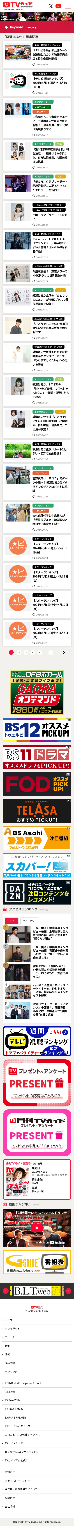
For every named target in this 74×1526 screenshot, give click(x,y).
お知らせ (10, 1472)
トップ (8, 1320)
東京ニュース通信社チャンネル (22, 1434)
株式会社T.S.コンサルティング (22, 1452)
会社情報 (10, 1506)
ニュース (10, 1337)
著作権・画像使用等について (21, 1489)
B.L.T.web (10, 1391)
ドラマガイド (12, 1328)
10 (50, 652)
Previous (6, 1291)
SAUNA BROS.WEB (15, 1417)
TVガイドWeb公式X (16, 1460)
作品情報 (10, 1363)
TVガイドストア (14, 1443)
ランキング (11, 1371)
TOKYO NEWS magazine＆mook (23, 1383)
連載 (7, 1354)
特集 (7, 1346)
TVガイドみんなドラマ (18, 1426)
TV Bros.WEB (12, 1400)
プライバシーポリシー (17, 1480)
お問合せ (10, 1497)
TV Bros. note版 (14, 1409)
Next (68, 1291)
